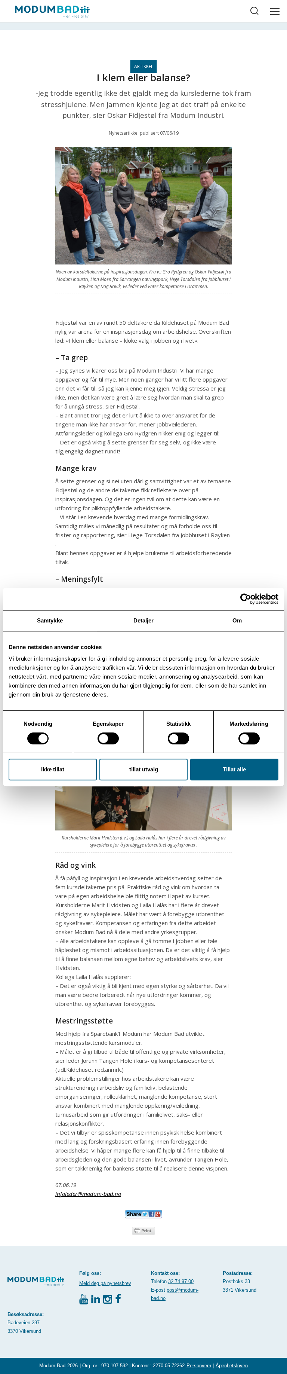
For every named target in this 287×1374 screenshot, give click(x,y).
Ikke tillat (52, 769)
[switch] (108, 738)
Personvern (198, 1365)
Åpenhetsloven (232, 1365)
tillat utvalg (143, 769)
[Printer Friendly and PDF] (143, 1230)
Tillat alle (234, 769)
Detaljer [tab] (143, 620)
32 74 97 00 (181, 1281)
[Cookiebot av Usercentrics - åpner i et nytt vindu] (245, 599)
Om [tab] (237, 620)
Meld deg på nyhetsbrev (105, 1283)
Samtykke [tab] (50, 620)
